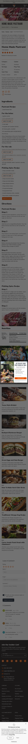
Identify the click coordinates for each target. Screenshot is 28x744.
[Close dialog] (26, 362)
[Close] (26, 724)
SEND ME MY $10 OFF (20, 378)
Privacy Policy (12, 734)
